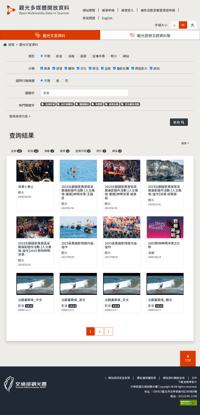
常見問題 (89, 18)
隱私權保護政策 (146, 378)
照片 (114, 56)
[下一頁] (109, 331)
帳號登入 (127, 10)
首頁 (10, 44)
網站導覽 (89, 10)
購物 (71, 68)
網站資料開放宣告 (174, 378)
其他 (156, 68)
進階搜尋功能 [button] (19, 116)
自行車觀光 (67, 104)
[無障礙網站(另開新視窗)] (188, 402)
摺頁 (83, 56)
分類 (31, 68)
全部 (16, 151)
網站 (126, 56)
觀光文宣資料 (28, 44)
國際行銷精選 (25, 80)
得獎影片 (141, 68)
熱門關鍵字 (27, 105)
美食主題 (114, 104)
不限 (47, 56)
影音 (59, 56)
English (107, 18)
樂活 (95, 68)
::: (105, 378)
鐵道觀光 (84, 104)
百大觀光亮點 (132, 104)
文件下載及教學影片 (187, 380)
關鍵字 (30, 93)
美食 (47, 68)
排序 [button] (184, 143)
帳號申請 (108, 10)
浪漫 (59, 68)
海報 (71, 56)
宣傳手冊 (98, 56)
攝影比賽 (123, 68)
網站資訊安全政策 (119, 378)
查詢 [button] (177, 122)
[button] (174, 25)
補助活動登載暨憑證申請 (158, 10)
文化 (83, 68)
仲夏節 (99, 104)
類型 (31, 56)
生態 (107, 68)
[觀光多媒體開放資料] (38, 10)
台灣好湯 (50, 104)
